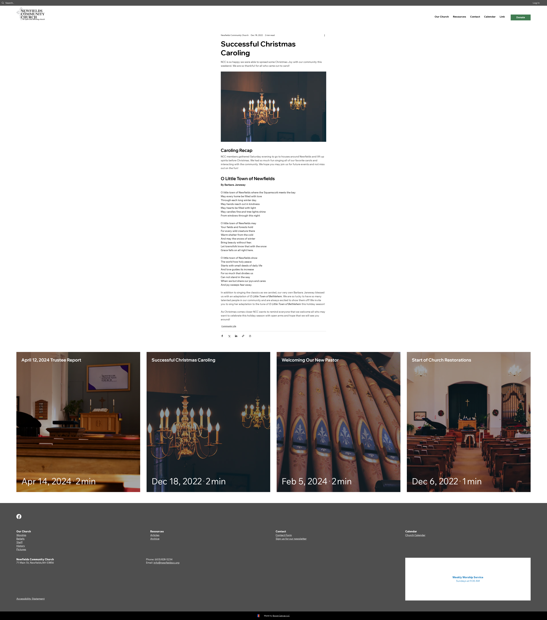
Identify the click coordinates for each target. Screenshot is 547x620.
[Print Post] (250, 336)
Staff (19, 542)
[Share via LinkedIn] (236, 336)
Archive (154, 538)
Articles (154, 535)
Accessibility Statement (30, 598)
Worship (21, 535)
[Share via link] (243, 336)
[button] (441, 17)
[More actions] (324, 35)
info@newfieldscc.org (166, 562)
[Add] (78, 422)
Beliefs (20, 538)
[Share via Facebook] (222, 336)
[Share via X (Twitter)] (229, 336)
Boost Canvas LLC (281, 615)
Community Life (228, 326)
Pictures (21, 549)
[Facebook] (18, 516)
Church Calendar (415, 535)
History (20, 545)
